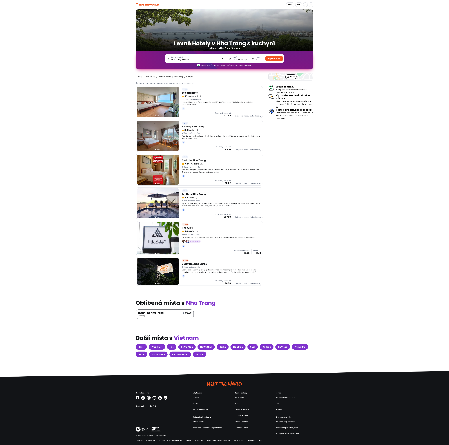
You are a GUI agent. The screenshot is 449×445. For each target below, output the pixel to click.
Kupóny (189, 440)
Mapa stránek (239, 440)
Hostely (196, 397)
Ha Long (199, 354)
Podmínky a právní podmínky (170, 440)
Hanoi (141, 347)
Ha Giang (282, 347)
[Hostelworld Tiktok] (165, 398)
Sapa (252, 347)
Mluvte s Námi (198, 422)
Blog (236, 403)
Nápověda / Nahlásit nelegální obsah (207, 428)
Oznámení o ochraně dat (145, 440)
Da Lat (141, 354)
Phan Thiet (157, 347)
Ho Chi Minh (187, 347)
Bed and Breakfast (200, 409)
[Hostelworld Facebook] (137, 398)
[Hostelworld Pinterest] (160, 398)
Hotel (185, 89)
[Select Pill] (305, 4)
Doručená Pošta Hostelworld (287, 434)
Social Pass (239, 397)
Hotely (195, 403)
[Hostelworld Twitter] (143, 398)
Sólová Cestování (242, 422)
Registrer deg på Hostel (285, 422)
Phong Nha (300, 347)
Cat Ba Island (158, 354)
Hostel (185, 224)
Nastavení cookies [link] (255, 440)
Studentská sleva (241, 428)
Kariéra (279, 409)
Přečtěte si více (189, 83)
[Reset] (222, 58)
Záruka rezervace (242, 409)
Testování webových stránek (218, 440)
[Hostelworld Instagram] (149, 398)
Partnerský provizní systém (287, 428)
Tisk (278, 403)
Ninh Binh (238, 347)
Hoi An (222, 347)
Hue (172, 347)
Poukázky (199, 440)
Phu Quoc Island (180, 354)
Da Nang (267, 347)
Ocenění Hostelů (241, 415)
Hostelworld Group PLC (285, 397)
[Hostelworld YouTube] (154, 398)
